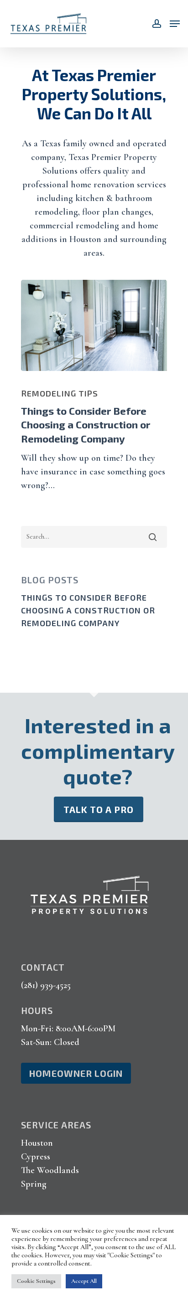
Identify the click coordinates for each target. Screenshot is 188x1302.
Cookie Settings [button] (36, 1281)
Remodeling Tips (59, 393)
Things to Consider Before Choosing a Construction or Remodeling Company (88, 610)
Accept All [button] (84, 1281)
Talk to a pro (98, 809)
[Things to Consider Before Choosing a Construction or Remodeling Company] (94, 325)
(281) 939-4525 (46, 985)
